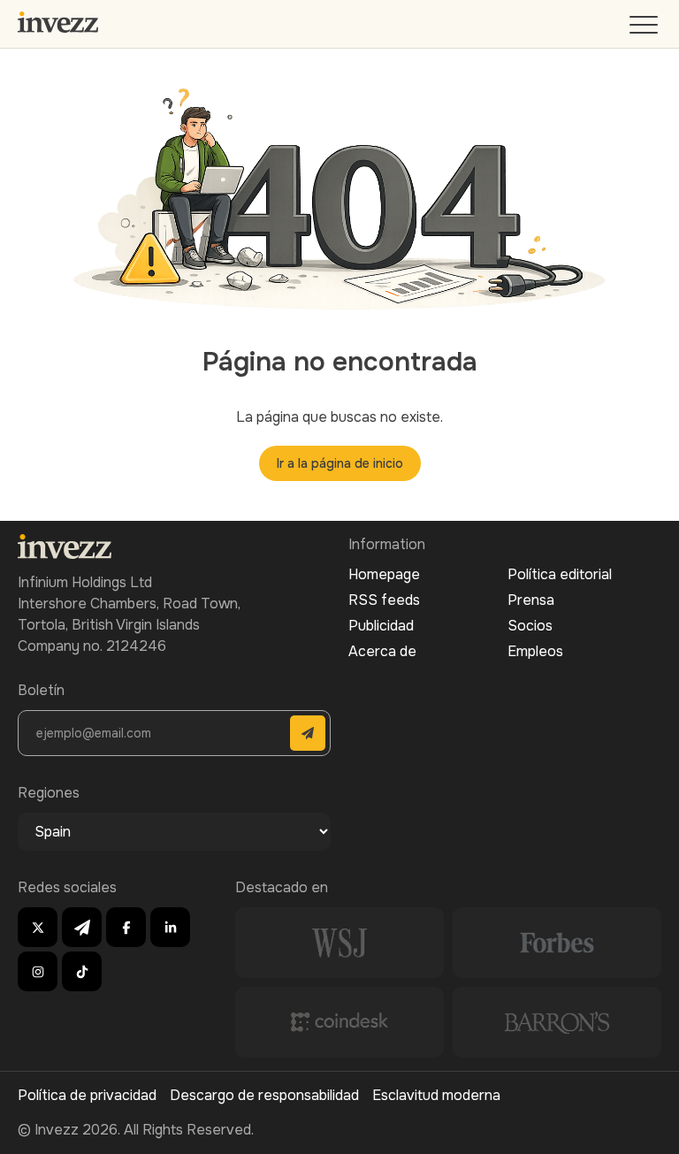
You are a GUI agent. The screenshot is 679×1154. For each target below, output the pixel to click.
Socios (530, 625)
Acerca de (382, 651)
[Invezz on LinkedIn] (170, 927)
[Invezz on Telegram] (82, 927)
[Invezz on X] (37, 927)
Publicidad (381, 625)
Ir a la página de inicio (340, 463)
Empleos (535, 651)
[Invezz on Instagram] (37, 971)
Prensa (530, 600)
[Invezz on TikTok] (82, 971)
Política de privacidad (87, 1095)
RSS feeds (384, 600)
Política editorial (559, 574)
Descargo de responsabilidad (264, 1095)
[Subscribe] (307, 733)
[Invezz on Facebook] (126, 927)
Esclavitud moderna (436, 1095)
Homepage (384, 574)
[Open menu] (645, 28)
